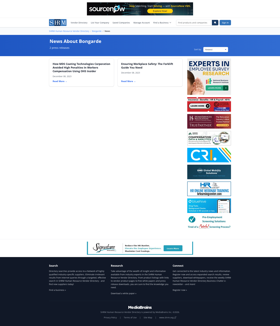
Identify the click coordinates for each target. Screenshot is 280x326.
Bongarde (97, 31)
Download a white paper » (123, 293)
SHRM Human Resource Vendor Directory (69, 31)
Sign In (225, 22)
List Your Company (100, 22)
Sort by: (198, 49)
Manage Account (141, 22)
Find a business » (57, 290)
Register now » (180, 290)
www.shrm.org (166, 317)
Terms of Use (130, 317)
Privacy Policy (110, 317)
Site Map (148, 317)
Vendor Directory (79, 22)
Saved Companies (121, 22)
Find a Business (161, 22)
